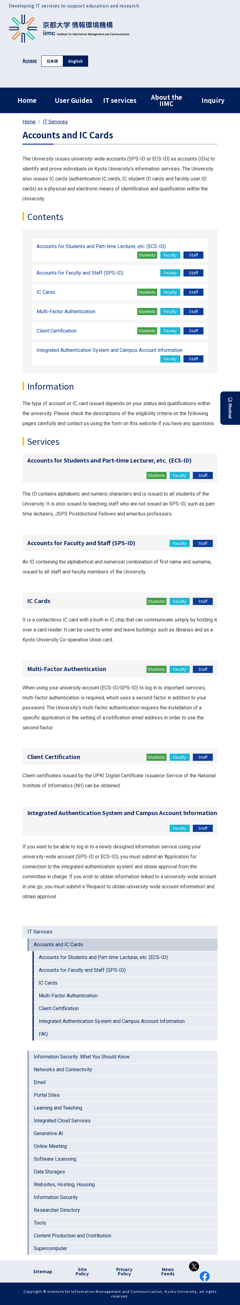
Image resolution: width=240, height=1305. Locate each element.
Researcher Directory (57, 1210)
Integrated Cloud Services (62, 1121)
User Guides (73, 100)
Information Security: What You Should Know (82, 1057)
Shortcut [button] (230, 411)
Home (27, 100)
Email (40, 1082)
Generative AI (48, 1133)
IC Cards (48, 983)
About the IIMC (166, 100)
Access (29, 60)
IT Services (55, 122)
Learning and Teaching (58, 1108)
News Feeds (168, 1271)
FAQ (43, 1034)
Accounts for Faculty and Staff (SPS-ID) (82, 970)
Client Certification (59, 1008)
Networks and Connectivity (63, 1069)
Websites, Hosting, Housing (64, 1184)
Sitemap (42, 1271)
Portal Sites (47, 1095)
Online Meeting (50, 1146)
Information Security (56, 1197)
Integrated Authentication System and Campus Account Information (112, 1021)
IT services (120, 100)
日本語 (52, 61)
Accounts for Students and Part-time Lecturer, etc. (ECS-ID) (103, 957)
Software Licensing (55, 1159)
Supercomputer (50, 1248)
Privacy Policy (124, 1271)
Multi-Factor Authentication (68, 996)
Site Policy (82, 1271)
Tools (40, 1223)
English (75, 61)
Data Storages (49, 1172)
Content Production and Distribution (72, 1236)
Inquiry (213, 100)
